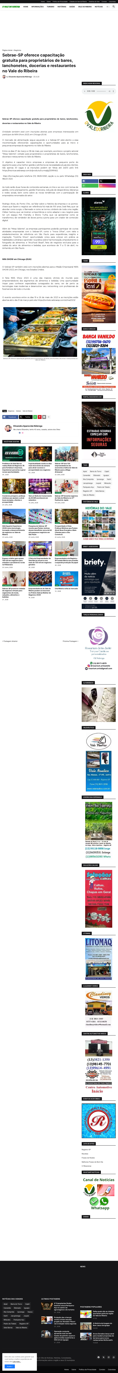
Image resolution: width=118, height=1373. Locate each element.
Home (43, 1)
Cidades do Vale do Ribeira (78, 1)
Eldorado (96, 475)
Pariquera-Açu (88, 487)
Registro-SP (87, 491)
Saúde (72, 7)
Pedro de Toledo (103, 487)
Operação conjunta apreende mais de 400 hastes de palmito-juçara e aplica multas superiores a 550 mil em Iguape (64, 1335)
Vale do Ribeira (85, 7)
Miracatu (107, 483)
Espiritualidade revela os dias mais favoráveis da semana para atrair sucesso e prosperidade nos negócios (40, 467)
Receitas (85, 1154)
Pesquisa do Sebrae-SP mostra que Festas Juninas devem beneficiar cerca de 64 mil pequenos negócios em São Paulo (40, 530)
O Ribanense (86, 1166)
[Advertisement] (59, 30)
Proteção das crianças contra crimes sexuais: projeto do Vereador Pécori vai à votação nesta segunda (65, 1320)
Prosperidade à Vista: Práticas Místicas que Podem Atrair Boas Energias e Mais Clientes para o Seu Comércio (66, 530)
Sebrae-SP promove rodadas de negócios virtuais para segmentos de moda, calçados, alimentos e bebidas (13, 593)
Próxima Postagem (70, 641)
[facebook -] (20, 433)
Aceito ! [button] (10, 1366)
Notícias (99, 7)
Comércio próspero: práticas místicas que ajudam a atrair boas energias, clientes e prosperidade (13, 499)
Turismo (50, 7)
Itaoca (30, 1312)
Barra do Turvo (95, 471)
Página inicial (7, 50)
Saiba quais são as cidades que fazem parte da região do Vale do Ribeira (103, 1313)
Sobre (49, 1)
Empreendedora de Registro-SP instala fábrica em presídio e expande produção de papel (66, 560)
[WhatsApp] (35, 417)
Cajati (107, 471)
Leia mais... (17, 1361)
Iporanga (100, 479)
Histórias (62, 7)
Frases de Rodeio (88, 1158)
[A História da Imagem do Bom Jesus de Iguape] (85, 1326)
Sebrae (18, 411)
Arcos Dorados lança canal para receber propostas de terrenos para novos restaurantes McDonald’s (103, 1337)
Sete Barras (99, 491)
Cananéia (86, 475)
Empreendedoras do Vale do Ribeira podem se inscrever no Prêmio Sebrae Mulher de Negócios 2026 (40, 592)
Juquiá (98, 483)
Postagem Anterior (11, 641)
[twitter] (107, 181)
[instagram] (22, 433)
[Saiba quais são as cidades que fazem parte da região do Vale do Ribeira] (85, 1314)
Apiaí (85, 471)
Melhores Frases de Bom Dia (92, 1162)
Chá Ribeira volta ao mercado (66, 588)
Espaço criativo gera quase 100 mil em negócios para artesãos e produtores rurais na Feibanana (13, 561)
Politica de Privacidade (60, 1)
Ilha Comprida (88, 479)
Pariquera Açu (19, 1320)
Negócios (17, 50)
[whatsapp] (90, 186)
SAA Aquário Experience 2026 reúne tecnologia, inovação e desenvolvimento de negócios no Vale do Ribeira (13, 530)
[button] (108, 7)
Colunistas (112, 1)
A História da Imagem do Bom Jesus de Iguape (102, 1324)
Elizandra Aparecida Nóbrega (27, 426)
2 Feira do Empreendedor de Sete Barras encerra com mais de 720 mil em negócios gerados (40, 561)
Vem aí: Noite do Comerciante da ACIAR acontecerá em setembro (40, 498)
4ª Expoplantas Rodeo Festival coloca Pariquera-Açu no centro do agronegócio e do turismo (64, 1306)
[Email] (44, 417)
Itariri (109, 479)
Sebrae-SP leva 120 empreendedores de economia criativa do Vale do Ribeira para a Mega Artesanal (66, 468)
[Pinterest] (40, 417)
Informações (37, 7)
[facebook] (90, 181)
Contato (104, 1)
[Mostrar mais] (49, 417)
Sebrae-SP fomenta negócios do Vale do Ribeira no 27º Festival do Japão (66, 498)
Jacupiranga (88, 483)
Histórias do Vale (94, 1)
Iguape (106, 475)
